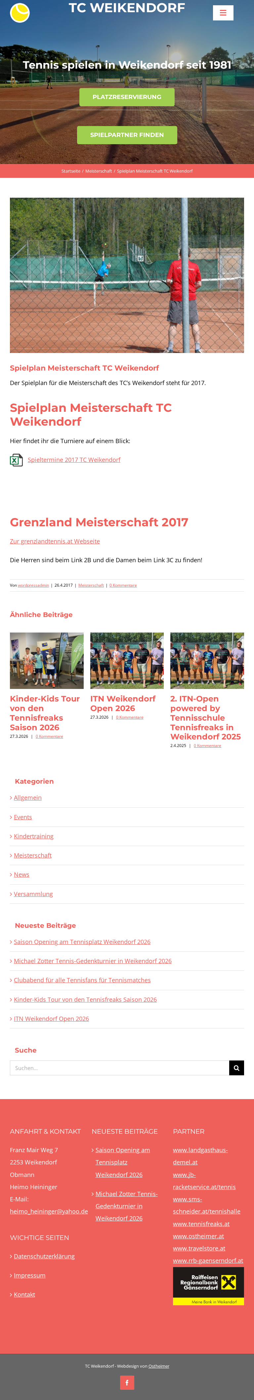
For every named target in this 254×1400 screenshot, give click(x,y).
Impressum (30, 1275)
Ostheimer (158, 1366)
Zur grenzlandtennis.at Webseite (55, 541)
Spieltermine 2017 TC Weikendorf (74, 460)
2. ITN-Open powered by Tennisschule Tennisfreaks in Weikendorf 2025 (205, 717)
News (21, 874)
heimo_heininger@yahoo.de (49, 1211)
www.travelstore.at (199, 1248)
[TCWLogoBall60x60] (20, 6)
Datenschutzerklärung (44, 1256)
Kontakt (24, 1294)
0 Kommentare (123, 585)
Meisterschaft (91, 585)
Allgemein (28, 797)
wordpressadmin (33, 585)
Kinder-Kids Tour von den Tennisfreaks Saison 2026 (45, 713)
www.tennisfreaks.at (201, 1224)
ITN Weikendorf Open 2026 (122, 703)
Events (23, 817)
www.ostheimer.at (198, 1236)
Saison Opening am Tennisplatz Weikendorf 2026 (82, 942)
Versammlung (33, 894)
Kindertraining (34, 836)
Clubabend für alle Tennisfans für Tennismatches (82, 980)
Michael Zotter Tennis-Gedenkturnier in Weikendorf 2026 (93, 961)
